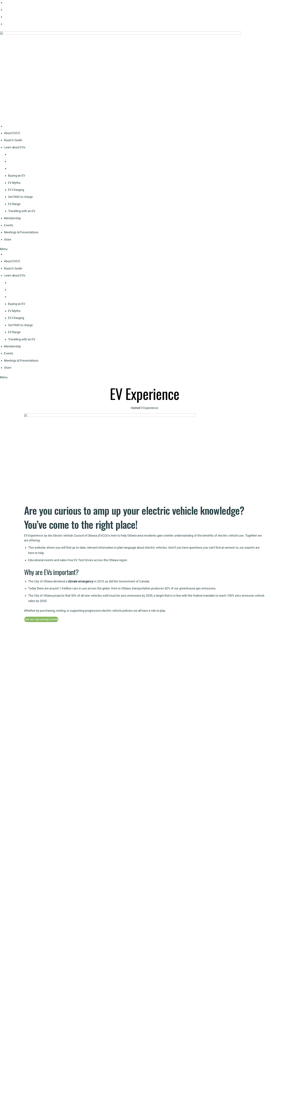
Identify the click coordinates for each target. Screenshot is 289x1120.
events (48, 560)
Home (135, 408)
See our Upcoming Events (41, 619)
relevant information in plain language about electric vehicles (127, 547)
